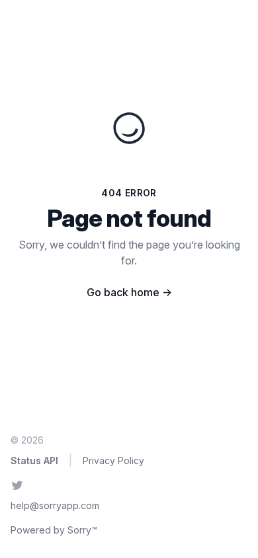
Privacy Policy (113, 460)
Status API (34, 460)
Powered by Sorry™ (54, 530)
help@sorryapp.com (55, 505)
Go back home (129, 292)
